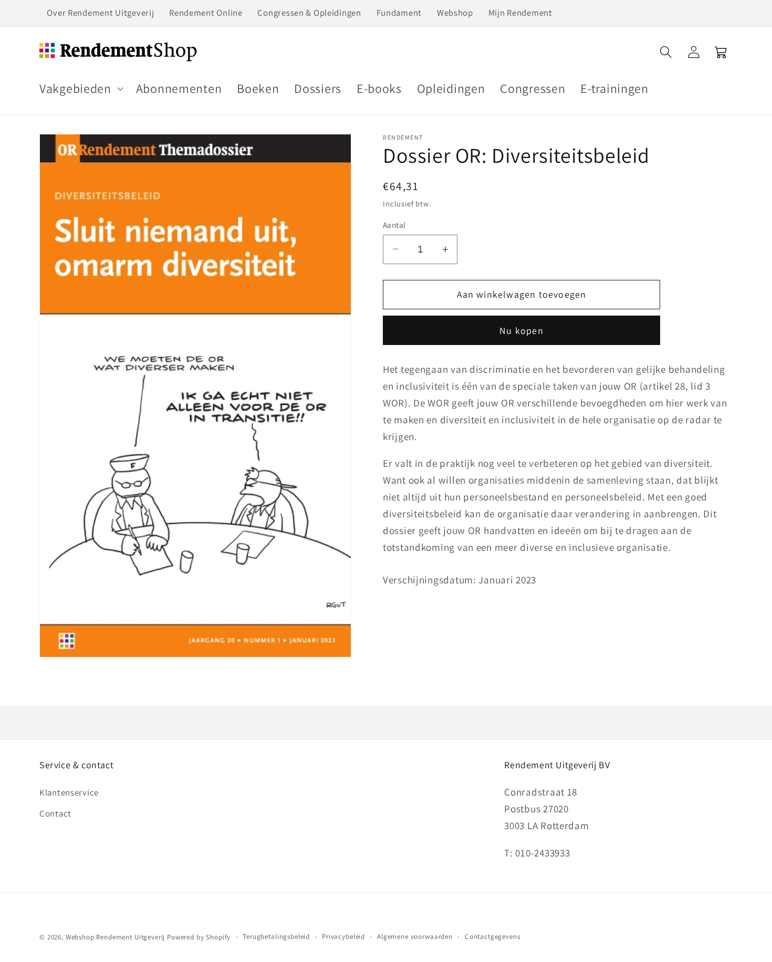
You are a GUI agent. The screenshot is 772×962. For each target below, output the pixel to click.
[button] (80, 88)
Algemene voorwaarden (415, 936)
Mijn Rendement (520, 12)
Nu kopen (521, 331)
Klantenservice (69, 792)
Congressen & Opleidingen (309, 12)
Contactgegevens (492, 936)
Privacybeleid (343, 936)
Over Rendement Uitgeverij (100, 12)
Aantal (394, 224)
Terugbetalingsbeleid (276, 936)
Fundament (399, 12)
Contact (55, 813)
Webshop (455, 12)
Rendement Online (206, 12)
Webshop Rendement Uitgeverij (115, 937)
